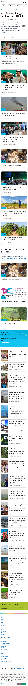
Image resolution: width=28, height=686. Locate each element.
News (2, 620)
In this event (6, 38)
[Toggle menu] (25, 2)
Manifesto (3, 631)
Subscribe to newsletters (19, 668)
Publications (4, 641)
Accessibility (4, 644)
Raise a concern (4, 656)
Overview (14, 38)
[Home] (3, 2)
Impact (2, 635)
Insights (3, 619)
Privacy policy (4, 646)
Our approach (4, 629)
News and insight (5, 617)
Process (3, 634)
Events (2, 622)
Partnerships (4, 632)
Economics (12, 9)
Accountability (4, 658)
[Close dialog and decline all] (27, 672)
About (2, 653)
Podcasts (3, 625)
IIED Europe (4, 649)
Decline (19, 683)
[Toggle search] (23, 2)
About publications (5, 643)
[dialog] (14, 678)
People (2, 659)
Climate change (11, 5)
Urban (3, 5)
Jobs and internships (6, 661)
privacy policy (4, 680)
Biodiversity (20, 5)
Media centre (4, 647)
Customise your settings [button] (7, 683)
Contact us (3, 655)
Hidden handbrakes (5, 637)
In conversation (4, 624)
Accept (24, 683)
